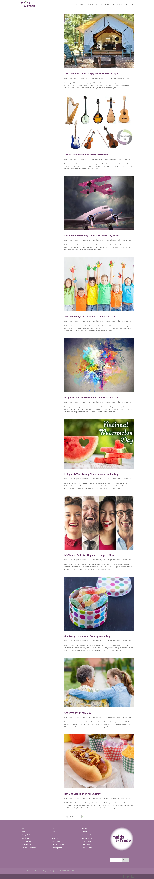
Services (82, 4)
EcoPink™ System (58, 845)
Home (75, 4)
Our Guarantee (87, 838)
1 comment (126, 159)
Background (86, 832)
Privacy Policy (86, 841)
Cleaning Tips (116, 159)
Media (54, 835)
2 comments (125, 78)
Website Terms (87, 848)
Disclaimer (85, 828)
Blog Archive (56, 838)
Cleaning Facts (57, 848)
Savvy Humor (26, 845)
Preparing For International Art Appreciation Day (91, 397)
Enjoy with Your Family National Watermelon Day (91, 474)
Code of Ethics (87, 845)
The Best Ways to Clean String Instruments (87, 154)
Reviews (90, 4)
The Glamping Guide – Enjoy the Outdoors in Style (91, 73)
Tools (53, 832)
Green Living (56, 841)
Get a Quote (105, 4)
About (24, 832)
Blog (97, 4)
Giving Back (26, 835)
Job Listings (26, 838)
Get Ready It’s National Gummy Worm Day (87, 636)
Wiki (23, 828)
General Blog (115, 78)
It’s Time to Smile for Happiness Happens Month (90, 555)
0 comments (127, 240)
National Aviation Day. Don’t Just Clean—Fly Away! (91, 235)
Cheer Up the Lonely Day (77, 712)
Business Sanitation (29, 848)
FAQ (53, 828)
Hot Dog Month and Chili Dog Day (82, 793)
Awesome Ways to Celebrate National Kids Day (89, 316)
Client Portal (129, 4)
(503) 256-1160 (117, 4)
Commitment (86, 835)
